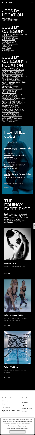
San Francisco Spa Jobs (10, 90)
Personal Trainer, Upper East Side (17, 148)
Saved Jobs (9, 188)
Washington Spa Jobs (9, 99)
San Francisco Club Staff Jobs (12, 74)
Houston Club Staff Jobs (10, 113)
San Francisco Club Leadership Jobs (14, 102)
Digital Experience (27, 408)
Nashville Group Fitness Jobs (12, 118)
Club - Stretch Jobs (8, 37)
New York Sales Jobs (9, 121)
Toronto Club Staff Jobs (10, 87)
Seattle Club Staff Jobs (10, 78)
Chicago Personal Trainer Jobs (12, 109)
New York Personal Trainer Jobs (13, 70)
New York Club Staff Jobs (11, 68)
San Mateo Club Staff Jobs (11, 86)
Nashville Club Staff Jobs (10, 112)
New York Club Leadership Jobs (13, 94)
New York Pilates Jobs (9, 117)
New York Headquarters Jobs (12, 72)
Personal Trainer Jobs (10, 44)
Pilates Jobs (7, 45)
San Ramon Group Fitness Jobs (12, 101)
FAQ (23, 405)
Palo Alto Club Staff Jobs (10, 108)
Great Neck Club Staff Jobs (11, 114)
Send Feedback (6, 398)
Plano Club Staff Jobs (9, 97)
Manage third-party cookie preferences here (17, 428)
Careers (4, 404)
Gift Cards (5, 401)
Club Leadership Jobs (10, 38)
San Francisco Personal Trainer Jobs (14, 76)
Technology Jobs (8, 50)
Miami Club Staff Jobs (9, 85)
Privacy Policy (26, 398)
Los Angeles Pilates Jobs (10, 79)
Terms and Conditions (25, 401)
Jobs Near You (10, 142)
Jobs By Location (12, 13)
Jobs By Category (13, 30)
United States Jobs (9, 21)
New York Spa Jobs (9, 83)
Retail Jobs (6, 46)
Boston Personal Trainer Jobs (12, 89)
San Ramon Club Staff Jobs (11, 80)
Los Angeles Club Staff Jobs (12, 71)
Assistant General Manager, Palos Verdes (17, 175)
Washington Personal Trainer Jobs (13, 98)
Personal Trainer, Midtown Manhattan (14, 165)
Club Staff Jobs (8, 40)
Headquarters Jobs (9, 42)
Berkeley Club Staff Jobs (10, 106)
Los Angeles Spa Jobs (9, 91)
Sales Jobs (6, 48)
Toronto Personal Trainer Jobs (12, 116)
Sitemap (24, 411)
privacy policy (22, 426)
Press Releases (6, 407)
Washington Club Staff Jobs (12, 75)
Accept (17, 432)
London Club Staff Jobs (10, 95)
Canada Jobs (7, 18)
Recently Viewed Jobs (13, 183)
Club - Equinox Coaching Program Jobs (15, 34)
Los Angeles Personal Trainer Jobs (14, 82)
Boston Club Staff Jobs (10, 105)
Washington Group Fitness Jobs (13, 110)
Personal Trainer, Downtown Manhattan (15, 156)
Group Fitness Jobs (9, 41)
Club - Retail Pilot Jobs (10, 36)
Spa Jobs (6, 49)
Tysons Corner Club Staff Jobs (12, 103)
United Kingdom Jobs (10, 19)
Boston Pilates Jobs (9, 93)
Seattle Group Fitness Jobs (11, 120)
